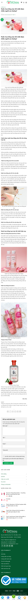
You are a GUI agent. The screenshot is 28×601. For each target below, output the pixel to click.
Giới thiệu (3, 554)
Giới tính (3, 476)
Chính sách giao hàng (6, 566)
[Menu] (2, 2)
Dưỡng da (3, 7)
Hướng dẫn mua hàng (6, 556)
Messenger (19, 599)
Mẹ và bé (3, 482)
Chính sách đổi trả (5, 563)
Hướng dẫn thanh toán (6, 559)
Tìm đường (2, 599)
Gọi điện (13, 596)
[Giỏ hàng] (26, 2)
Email (4, 443)
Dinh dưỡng (3, 474)
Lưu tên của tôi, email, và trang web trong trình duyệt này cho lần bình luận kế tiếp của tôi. (13, 458)
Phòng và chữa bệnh (5, 484)
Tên (4, 437)
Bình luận (5, 426)
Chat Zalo (8, 599)
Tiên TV (13, 14)
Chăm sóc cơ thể (5, 479)
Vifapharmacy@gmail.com (10, 540)
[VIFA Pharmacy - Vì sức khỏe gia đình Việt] (13, 2)
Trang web (5, 450)
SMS (25, 599)
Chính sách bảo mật (5, 568)
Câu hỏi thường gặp (5, 561)
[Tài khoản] (23, 2)
